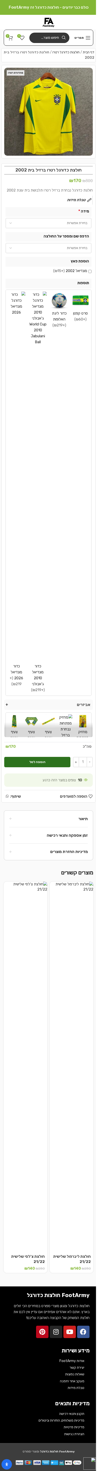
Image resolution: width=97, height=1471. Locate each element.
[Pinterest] (42, 1332)
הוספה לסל (37, 762)
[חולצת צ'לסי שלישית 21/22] (25, 1067)
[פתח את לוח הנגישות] (6, 1464)
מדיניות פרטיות (74, 1427)
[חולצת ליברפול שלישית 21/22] (71, 1067)
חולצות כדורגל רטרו (66, 52)
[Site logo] (48, 22)
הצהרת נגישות (74, 1434)
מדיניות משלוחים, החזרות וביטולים (61, 1420)
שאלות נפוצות (74, 1374)
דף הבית (88, 52)
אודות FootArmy (71, 1361)
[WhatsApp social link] (7, 796)
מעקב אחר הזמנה (72, 1381)
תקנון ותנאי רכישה (71, 1414)
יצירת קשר (77, 1367)
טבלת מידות (76, 1388)
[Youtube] (69, 1332)
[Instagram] (56, 1332)
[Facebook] (83, 1332)
